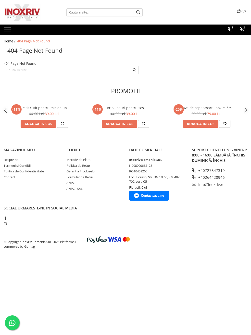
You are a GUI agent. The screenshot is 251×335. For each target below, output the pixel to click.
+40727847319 (211, 170)
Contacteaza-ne (152, 195)
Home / (10, 41)
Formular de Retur (79, 177)
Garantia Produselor (81, 171)
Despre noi (11, 159)
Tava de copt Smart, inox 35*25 (206, 107)
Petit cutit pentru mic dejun (44, 107)
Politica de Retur (78, 165)
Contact (9, 177)
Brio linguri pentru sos (125, 107)
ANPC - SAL (74, 188)
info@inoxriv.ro (211, 184)
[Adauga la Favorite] (62, 124)
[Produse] (8, 30)
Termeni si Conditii (17, 165)
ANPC (70, 182)
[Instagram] (5, 223)
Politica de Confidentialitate (24, 171)
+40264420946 (211, 177)
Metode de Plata (78, 159)
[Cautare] (138, 12)
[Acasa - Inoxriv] (28, 12)
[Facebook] (5, 218)
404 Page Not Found (33, 41)
